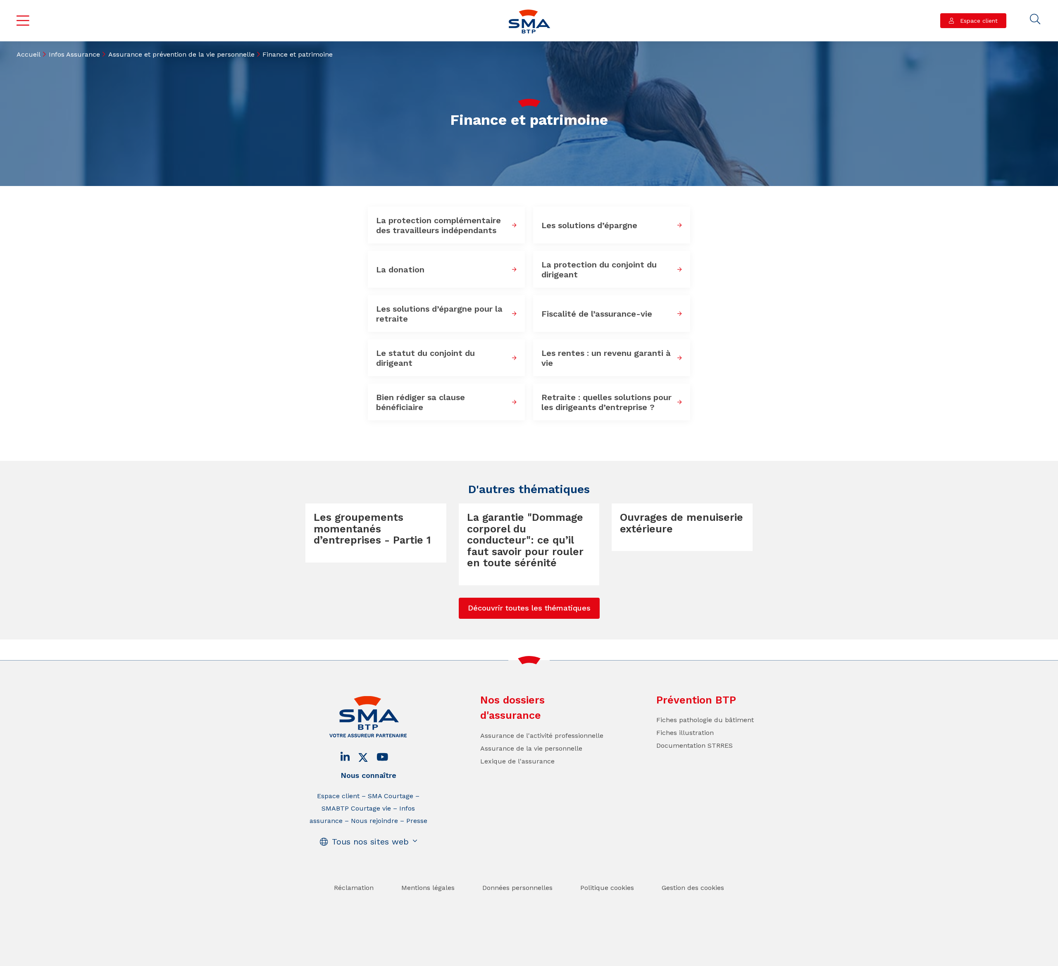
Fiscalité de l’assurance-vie (596, 314)
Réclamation (354, 888)
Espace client (978, 20)
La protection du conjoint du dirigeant (599, 269)
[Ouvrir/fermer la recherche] (1035, 19)
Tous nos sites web (370, 842)
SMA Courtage (390, 796)
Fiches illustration (685, 733)
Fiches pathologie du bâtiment (705, 720)
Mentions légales (428, 888)
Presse (416, 821)
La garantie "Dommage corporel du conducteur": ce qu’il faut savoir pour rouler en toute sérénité (525, 540)
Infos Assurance (74, 54)
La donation (400, 269)
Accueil (29, 54)
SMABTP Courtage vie (356, 808)
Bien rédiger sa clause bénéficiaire (420, 402)
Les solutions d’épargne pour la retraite (439, 314)
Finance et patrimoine (297, 54)
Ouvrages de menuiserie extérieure (681, 523)
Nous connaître (368, 775)
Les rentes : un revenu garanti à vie (606, 358)
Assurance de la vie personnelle (531, 748)
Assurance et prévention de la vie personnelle (181, 54)
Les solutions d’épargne (589, 225)
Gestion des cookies (693, 888)
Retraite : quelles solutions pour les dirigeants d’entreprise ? (606, 402)
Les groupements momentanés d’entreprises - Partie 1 (372, 528)
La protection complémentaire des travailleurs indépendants (438, 225)
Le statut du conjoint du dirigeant (425, 358)
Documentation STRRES (694, 745)
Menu (23, 20)
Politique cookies (607, 888)
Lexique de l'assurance (517, 761)
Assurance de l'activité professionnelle (541, 735)
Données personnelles (517, 888)
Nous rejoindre (374, 821)
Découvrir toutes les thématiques (529, 607)
